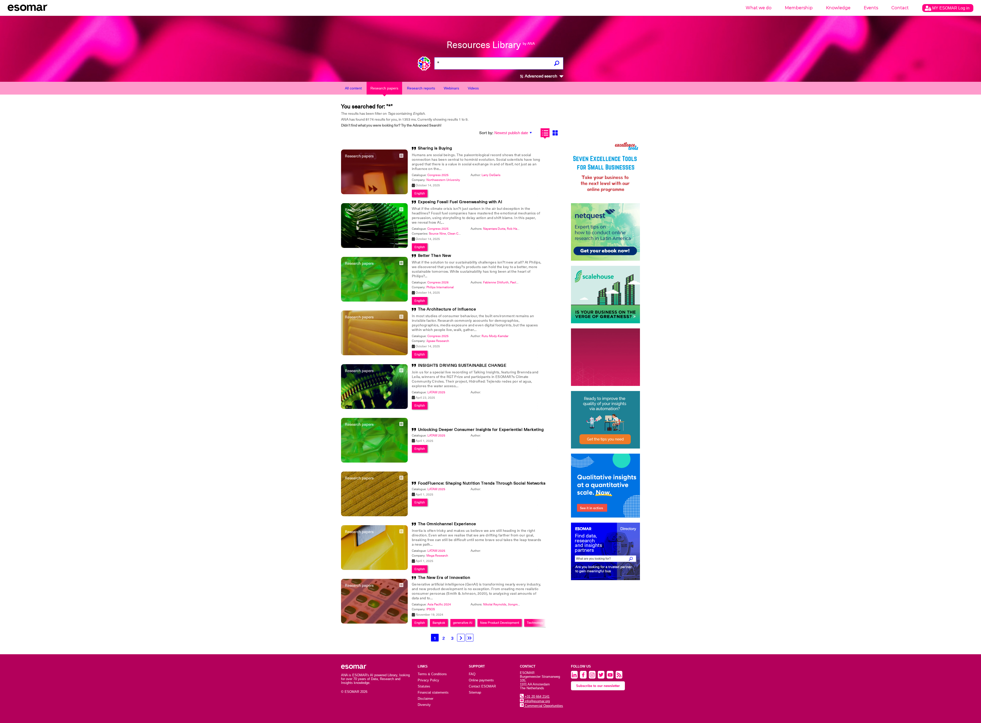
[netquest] (605, 232)
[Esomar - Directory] (605, 551)
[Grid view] (555, 132)
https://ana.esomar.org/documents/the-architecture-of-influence (301, 292)
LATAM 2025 (436, 392)
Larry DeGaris (491, 175)
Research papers (384, 88)
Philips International (440, 287)
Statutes (424, 686)
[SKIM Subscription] (605, 420)
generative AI (462, 623)
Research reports (421, 88)
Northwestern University (443, 180)
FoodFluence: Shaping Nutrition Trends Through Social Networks (482, 483)
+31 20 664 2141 (537, 696)
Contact (900, 7)
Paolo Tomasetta (521, 282)
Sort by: (486, 132)
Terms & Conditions (432, 674)
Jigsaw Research (437, 341)
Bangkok (439, 623)
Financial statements (433, 692)
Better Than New (434, 255)
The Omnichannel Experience (447, 523)
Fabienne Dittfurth (496, 282)
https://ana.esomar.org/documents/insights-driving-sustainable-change (306, 292)
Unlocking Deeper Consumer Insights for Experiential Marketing (481, 429)
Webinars (451, 88)
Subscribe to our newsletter (598, 686)
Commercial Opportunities (543, 706)
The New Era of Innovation (444, 577)
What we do (759, 7)
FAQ (472, 674)
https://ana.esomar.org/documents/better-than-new (291, 292)
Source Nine (437, 234)
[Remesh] (605, 486)
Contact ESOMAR (482, 686)
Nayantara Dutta (494, 229)
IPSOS (430, 609)
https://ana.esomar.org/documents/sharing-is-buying (292, 292)
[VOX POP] (605, 357)
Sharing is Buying (435, 148)
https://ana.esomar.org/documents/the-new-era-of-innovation (299, 292)
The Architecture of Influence (447, 309)
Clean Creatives (458, 234)
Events (871, 7)
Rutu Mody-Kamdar (495, 336)
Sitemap (475, 692)
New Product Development (499, 623)
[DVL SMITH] (605, 169)
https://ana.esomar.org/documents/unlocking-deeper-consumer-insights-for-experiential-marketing (328, 292)
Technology (535, 623)
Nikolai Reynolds (494, 604)
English (419, 193)
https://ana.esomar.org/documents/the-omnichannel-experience (301, 292)
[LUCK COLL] (605, 294)
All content (353, 88)
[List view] (545, 132)
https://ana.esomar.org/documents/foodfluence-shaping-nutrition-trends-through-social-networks (327, 292)
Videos (473, 88)
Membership (799, 7)
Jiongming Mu (517, 604)
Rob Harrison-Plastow (522, 229)
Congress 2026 (438, 282)
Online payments (481, 680)
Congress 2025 (438, 175)
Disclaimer (425, 699)
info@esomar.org (537, 701)
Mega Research (437, 556)
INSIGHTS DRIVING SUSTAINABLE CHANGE (462, 365)
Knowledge (838, 7)
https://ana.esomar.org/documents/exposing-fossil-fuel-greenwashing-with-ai (311, 292)
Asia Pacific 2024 (439, 604)
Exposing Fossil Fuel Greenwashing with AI (460, 201)
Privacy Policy (428, 680)
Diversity (424, 705)
